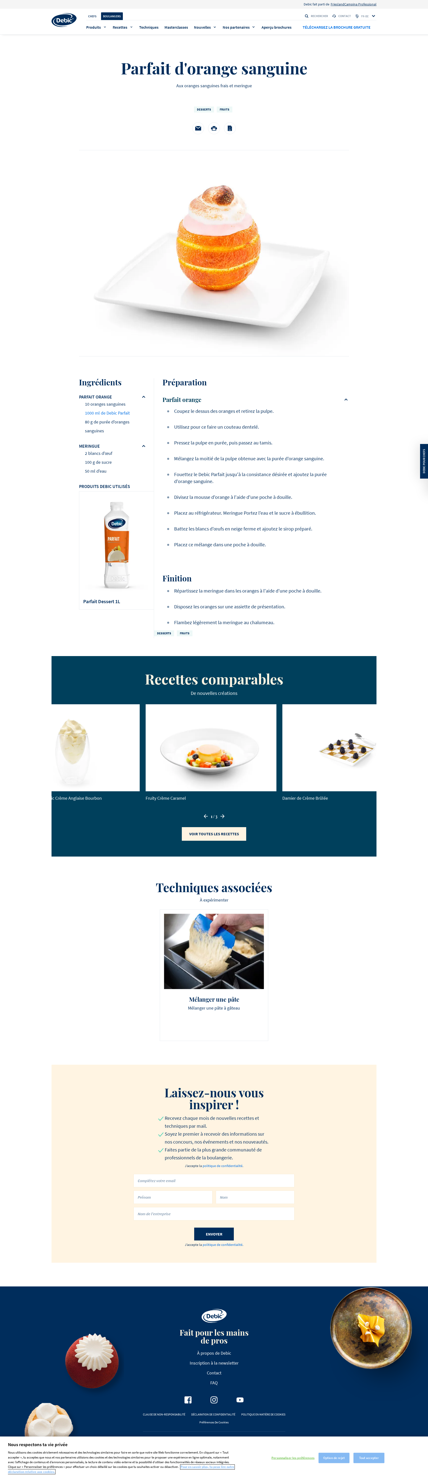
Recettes (120, 27)
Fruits (224, 109)
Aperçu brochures (277, 27)
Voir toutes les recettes (214, 833)
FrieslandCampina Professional (353, 4)
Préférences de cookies (214, 1422)
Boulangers (112, 16)
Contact (344, 16)
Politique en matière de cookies (263, 1414)
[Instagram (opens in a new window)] (214, 1400)
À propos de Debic (214, 1353)
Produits (93, 27)
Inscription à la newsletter (214, 1363)
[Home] (64, 20)
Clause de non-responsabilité (164, 1414)
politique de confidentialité (222, 1166)
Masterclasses (176, 27)
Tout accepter (369, 1458)
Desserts (204, 109)
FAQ (214, 1383)
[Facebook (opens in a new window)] (188, 1400)
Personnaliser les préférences (293, 1458)
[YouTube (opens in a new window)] (240, 1400)
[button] (206, 816)
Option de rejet (334, 1458)
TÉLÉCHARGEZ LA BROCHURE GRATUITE (337, 27)
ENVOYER (214, 1234)
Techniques (149, 27)
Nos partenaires (236, 27)
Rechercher (319, 16)
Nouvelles (202, 27)
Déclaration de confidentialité (213, 1414)
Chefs (92, 16)
